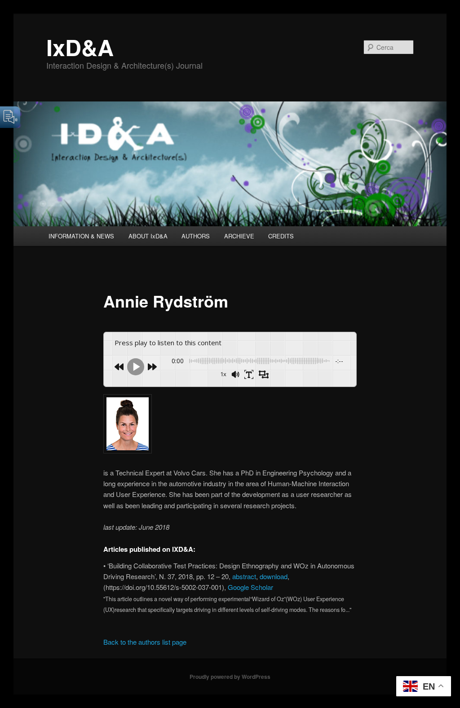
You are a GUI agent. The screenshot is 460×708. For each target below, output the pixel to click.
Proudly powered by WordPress (230, 677)
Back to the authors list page (144, 641)
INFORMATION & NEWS (81, 236)
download (274, 576)
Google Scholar (250, 587)
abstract (244, 576)
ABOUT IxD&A (148, 236)
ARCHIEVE (239, 236)
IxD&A (80, 47)
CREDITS (281, 236)
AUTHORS (195, 236)
